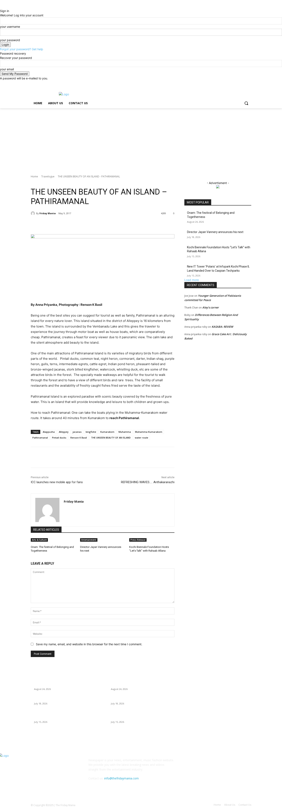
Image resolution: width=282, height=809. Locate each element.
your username (10, 26)
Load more (191, 280)
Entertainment (88, 539)
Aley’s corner (210, 307)
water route (141, 437)
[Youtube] (248, 83)
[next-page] (34, 556)
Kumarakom (107, 431)
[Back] (1, 6)
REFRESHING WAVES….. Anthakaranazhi (147, 482)
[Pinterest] (79, 224)
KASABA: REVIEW (222, 327)
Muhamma (124, 431)
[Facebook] (226, 83)
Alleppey (64, 431)
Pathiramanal (40, 437)
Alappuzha (49, 431)
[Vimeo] (243, 83)
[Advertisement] (141, 139)
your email (7, 69)
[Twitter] (237, 83)
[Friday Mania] (33, 213)
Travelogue (48, 176)
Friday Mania (47, 213)
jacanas (77, 431)
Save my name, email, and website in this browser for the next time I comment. (89, 644)
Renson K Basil (78, 437)
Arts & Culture (39, 539)
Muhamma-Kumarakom (148, 431)
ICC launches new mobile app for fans (57, 482)
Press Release (137, 539)
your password (10, 40)
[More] (98, 224)
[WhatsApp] (89, 224)
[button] (246, 103)
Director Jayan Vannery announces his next (215, 232)
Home (34, 176)
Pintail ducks (59, 437)
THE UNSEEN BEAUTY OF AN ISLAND (111, 437)
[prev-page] (32, 556)
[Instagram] (231, 83)
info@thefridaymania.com (121, 778)
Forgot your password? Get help (21, 49)
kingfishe (91, 431)
